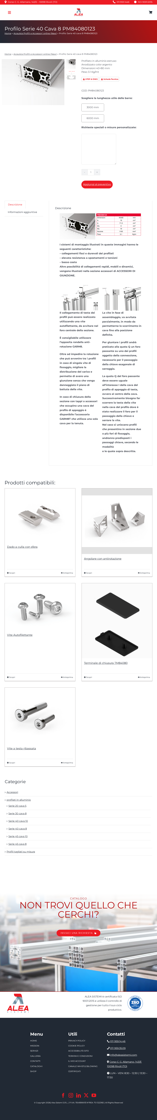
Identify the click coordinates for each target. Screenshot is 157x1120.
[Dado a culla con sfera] (40, 515)
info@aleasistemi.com (123, 1055)
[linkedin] (78, 1095)
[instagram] (71, 1095)
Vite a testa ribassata (21, 748)
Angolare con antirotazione (102, 558)
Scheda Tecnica (110, 79)
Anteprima (68, 573)
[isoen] (135, 996)
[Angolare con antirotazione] (117, 521)
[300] (78, 9)
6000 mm (93, 118)
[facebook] (63, 1095)
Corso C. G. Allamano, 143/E (125, 1061)
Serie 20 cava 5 (17, 805)
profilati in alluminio (19, 799)
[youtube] (94, 1095)
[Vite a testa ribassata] (40, 716)
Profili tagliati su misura (21, 851)
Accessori (12, 792)
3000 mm (93, 107)
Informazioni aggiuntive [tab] (22, 212)
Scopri (12, 573)
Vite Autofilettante (20, 635)
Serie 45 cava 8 (17, 844)
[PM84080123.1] (101, 214)
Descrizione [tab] (15, 204)
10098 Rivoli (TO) (117, 1066)
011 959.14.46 (117, 1041)
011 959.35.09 (118, 1048)
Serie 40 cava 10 (18, 821)
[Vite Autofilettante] (40, 606)
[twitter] (86, 1095)
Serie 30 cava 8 (17, 813)
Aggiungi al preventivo (97, 184)
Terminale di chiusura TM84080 (106, 663)
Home (8, 33)
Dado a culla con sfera (22, 547)
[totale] (17, 992)
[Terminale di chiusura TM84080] (117, 620)
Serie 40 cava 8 (17, 828)
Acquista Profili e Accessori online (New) (35, 33)
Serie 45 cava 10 (18, 836)
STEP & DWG (91, 79)
